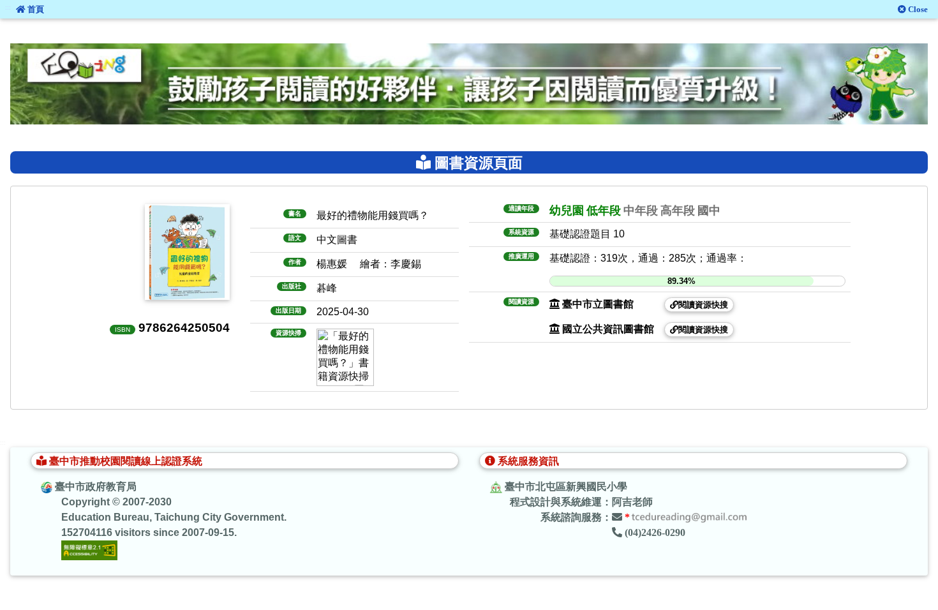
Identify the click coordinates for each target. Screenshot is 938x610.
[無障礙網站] (89, 549)
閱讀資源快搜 (703, 305)
